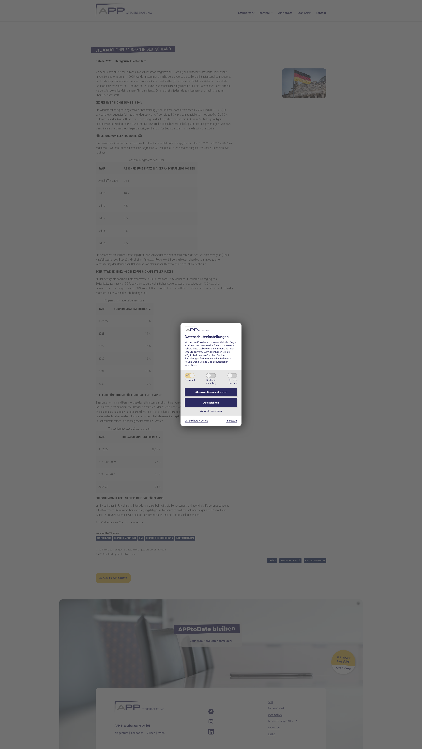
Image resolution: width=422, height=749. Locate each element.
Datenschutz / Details (196, 420)
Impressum (231, 420)
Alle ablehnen (211, 402)
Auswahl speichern (211, 411)
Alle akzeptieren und (211, 392)
